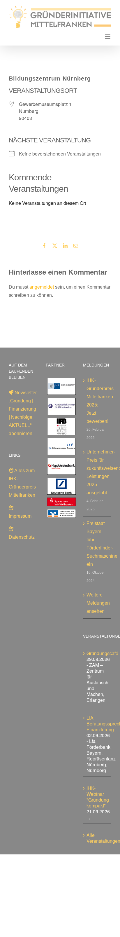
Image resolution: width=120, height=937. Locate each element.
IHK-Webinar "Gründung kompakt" (98, 797)
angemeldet (41, 287)
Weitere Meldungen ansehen (97, 603)
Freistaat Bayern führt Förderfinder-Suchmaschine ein (97, 544)
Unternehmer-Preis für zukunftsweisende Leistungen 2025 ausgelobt (97, 472)
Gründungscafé (102, 653)
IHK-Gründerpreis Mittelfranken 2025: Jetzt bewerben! (97, 401)
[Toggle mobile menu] (108, 37)
